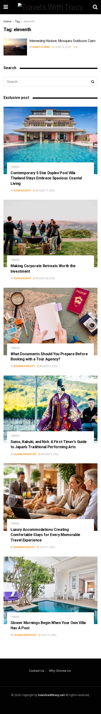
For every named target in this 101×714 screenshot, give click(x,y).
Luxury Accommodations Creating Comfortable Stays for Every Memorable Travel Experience (45, 534)
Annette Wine (41, 47)
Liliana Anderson (25, 454)
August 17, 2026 (45, 190)
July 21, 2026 (47, 547)
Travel (15, 167)
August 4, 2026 (48, 366)
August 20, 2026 (45, 278)
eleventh (29, 21)
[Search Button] (92, 81)
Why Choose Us (60, 670)
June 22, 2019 (62, 47)
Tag (17, 21)
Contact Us (36, 670)
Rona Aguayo (22, 190)
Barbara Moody (24, 366)
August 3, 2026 (50, 454)
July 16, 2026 (48, 635)
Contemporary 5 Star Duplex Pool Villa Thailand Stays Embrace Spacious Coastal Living (46, 178)
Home (7, 21)
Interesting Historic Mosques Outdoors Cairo (62, 41)
